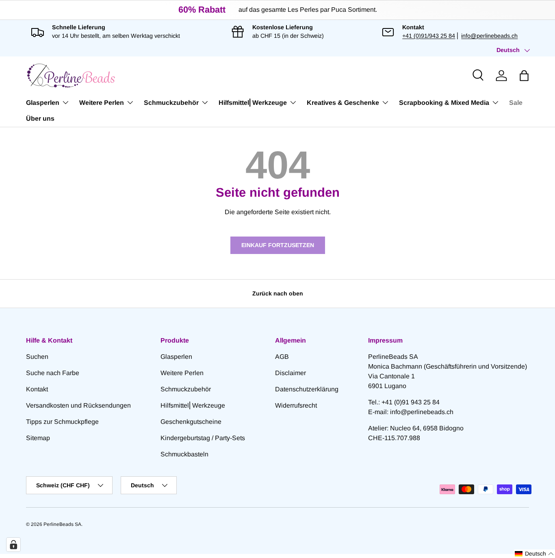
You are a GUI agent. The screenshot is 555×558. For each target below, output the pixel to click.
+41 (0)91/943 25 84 (428, 36)
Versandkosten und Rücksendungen (78, 405)
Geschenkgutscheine (190, 421)
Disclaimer (290, 372)
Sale (515, 102)
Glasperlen (42, 102)
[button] (524, 76)
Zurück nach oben (277, 293)
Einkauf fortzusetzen (277, 245)
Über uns (40, 118)
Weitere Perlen (101, 102)
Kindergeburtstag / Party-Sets (202, 437)
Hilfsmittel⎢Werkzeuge (253, 102)
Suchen (37, 356)
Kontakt (37, 389)
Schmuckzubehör (171, 102)
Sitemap (38, 437)
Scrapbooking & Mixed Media (444, 102)
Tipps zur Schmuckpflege (62, 421)
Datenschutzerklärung (306, 389)
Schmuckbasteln (184, 454)
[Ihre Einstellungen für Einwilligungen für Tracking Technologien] (13, 544)
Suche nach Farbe (52, 372)
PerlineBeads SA (62, 524)
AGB (282, 356)
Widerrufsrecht (296, 405)
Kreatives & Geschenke (343, 102)
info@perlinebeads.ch (489, 36)
